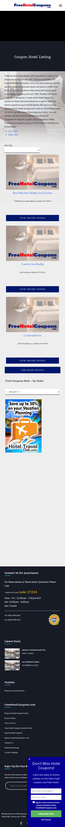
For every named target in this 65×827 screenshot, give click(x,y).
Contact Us (9, 743)
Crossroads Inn (32, 335)
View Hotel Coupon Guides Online (18, 728)
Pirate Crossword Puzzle (14, 691)
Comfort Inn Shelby (32, 264)
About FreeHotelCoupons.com (17, 738)
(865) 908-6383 (14, 615)
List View (12, 131)
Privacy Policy (10, 718)
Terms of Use (10, 723)
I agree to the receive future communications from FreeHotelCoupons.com (47, 805)
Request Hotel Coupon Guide (16, 713)
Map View (13, 134)
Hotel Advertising (12, 748)
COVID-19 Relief (11, 752)
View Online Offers (32, 218)
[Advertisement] (23, 510)
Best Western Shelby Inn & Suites (32, 192)
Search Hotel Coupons (14, 733)
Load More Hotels (32, 370)
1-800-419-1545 (11, 592)
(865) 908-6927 (14, 620)
